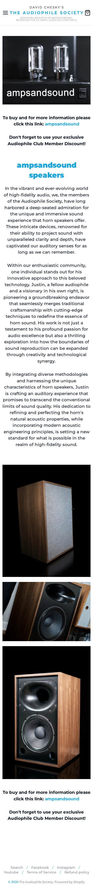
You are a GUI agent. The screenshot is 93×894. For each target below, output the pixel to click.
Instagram (66, 867)
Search (17, 867)
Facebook (40, 867)
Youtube (11, 872)
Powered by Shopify (70, 882)
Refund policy (76, 872)
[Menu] (5, 13)
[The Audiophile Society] (46, 12)
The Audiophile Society (36, 882)
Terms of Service (41, 872)
